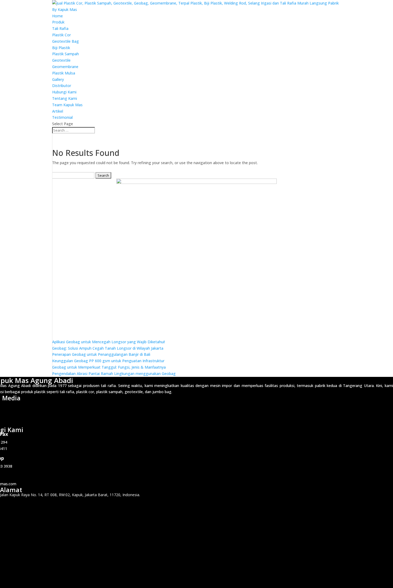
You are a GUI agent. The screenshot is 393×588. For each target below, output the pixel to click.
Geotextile (61, 60)
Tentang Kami (64, 98)
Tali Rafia (60, 28)
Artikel (57, 111)
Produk (58, 22)
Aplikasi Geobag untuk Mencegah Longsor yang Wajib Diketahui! (108, 341)
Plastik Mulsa (63, 73)
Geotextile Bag (65, 41)
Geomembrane (65, 66)
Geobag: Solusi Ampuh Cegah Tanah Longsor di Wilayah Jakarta (107, 348)
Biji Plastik (61, 47)
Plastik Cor (61, 34)
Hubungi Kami (64, 91)
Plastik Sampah (65, 53)
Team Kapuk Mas (67, 104)
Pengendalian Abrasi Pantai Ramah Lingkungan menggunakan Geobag (114, 373)
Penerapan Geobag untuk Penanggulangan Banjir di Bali (101, 354)
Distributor (61, 85)
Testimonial (62, 117)
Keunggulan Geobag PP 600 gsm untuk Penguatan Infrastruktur (108, 360)
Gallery (58, 79)
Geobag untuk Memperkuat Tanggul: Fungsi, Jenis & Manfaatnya (109, 367)
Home (57, 15)
